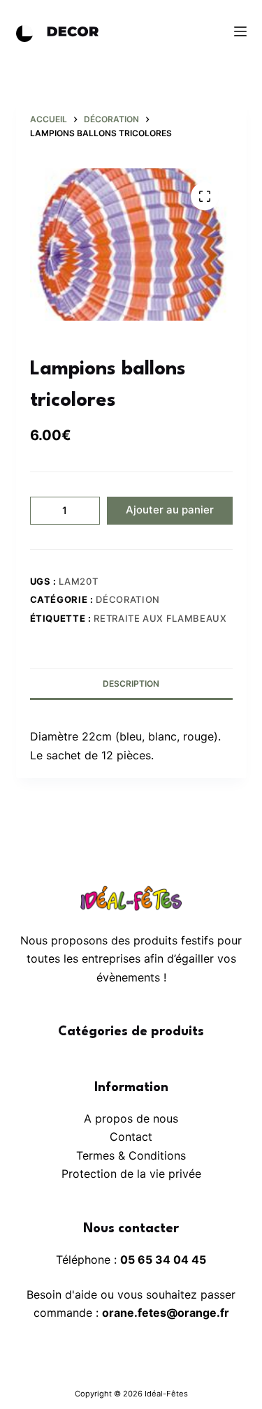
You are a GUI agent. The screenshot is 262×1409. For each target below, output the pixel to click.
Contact (131, 1137)
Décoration (128, 599)
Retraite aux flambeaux (160, 618)
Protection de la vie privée (131, 1174)
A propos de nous (131, 1118)
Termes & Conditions (131, 1155)
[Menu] (240, 31)
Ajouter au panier (170, 509)
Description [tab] (131, 683)
